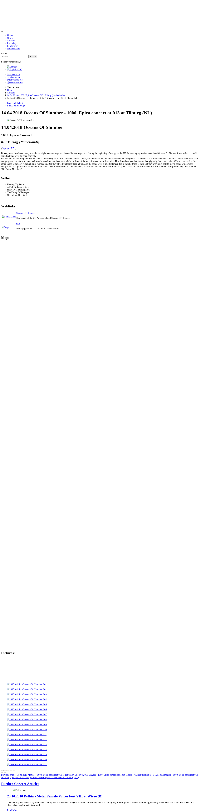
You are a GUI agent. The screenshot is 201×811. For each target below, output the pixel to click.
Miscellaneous (13, 48)
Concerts (11, 40)
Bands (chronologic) (16, 105)
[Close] (2, 770)
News (10, 38)
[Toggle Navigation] (2, 31)
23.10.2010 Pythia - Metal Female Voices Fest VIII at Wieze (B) (54, 796)
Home (10, 35)
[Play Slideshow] (14, 770)
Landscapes (12, 46)
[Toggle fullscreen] (8, 770)
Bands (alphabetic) (15, 103)
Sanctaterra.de (13, 74)
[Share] (5, 770)
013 (18, 223)
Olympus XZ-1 (9, 148)
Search (4, 53)
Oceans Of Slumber (25, 213)
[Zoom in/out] (11, 770)
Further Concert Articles (20, 784)
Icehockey (12, 43)
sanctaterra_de (13, 77)
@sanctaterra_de (15, 79)
